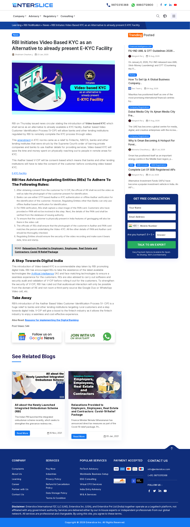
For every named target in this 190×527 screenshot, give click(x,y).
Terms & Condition (56, 498)
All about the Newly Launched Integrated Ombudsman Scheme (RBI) (36, 408)
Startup (132, 75)
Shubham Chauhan (23, 54)
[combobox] (133, 226)
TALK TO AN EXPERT (151, 244)
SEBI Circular (142, 165)
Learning (16, 25)
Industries (51, 474)
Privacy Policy (53, 479)
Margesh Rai (137, 56)
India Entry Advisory (90, 489)
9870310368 (119, 4)
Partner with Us (20, 489)
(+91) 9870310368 (157, 475)
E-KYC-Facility (19, 173)
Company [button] (18, 16)
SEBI (131, 165)
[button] (158, 16)
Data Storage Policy (56, 493)
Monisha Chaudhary (140, 149)
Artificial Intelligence (42, 273)
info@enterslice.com (159, 469)
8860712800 (144, 4)
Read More (22, 433)
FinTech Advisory (89, 468)
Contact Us (18, 494)
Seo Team (136, 88)
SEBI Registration (158, 165)
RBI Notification (32, 25)
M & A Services (88, 494)
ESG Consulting (88, 479)
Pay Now (51, 468)
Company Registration (139, 107)
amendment (24, 140)
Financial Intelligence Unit (140, 46)
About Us (17, 474)
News (46, 25)
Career (15, 484)
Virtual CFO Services (91, 484)
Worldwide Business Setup (94, 474)
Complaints (18, 468)
